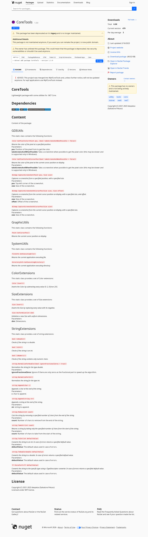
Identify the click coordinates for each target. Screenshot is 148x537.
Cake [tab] (89, 57)
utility (111, 97)
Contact (16, 509)
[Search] (134, 9)
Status (57, 509)
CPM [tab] (44, 57)
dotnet (112, 100)
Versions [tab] (72, 70)
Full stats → (132, 20)
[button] (58, 33)
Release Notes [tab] (86, 70)
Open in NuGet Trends (119, 68)
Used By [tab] (61, 70)
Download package (118, 56)
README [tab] (18, 70)
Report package (116, 72)
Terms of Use (69, 527)
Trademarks (121, 527)
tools (119, 97)
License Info (115, 52)
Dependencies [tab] (46, 70)
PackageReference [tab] (34, 57)
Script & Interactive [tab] (65, 57)
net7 (126, 100)
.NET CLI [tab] (15, 57)
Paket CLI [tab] (53, 57)
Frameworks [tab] (31, 70)
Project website (116, 47)
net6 (119, 100)
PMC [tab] (23, 57)
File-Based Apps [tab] (80, 57)
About (60, 527)
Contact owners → (129, 80)
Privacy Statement (107, 527)
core (126, 97)
